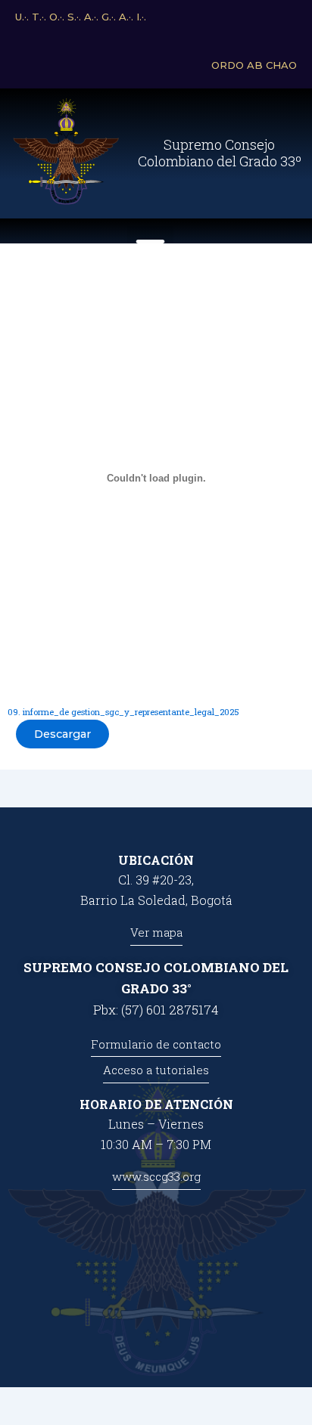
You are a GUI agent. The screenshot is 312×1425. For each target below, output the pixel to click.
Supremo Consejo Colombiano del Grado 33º (219, 152)
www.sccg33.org (156, 1176)
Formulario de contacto (156, 1044)
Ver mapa (156, 932)
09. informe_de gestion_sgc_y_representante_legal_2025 (123, 711)
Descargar (62, 734)
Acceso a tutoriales (156, 1069)
